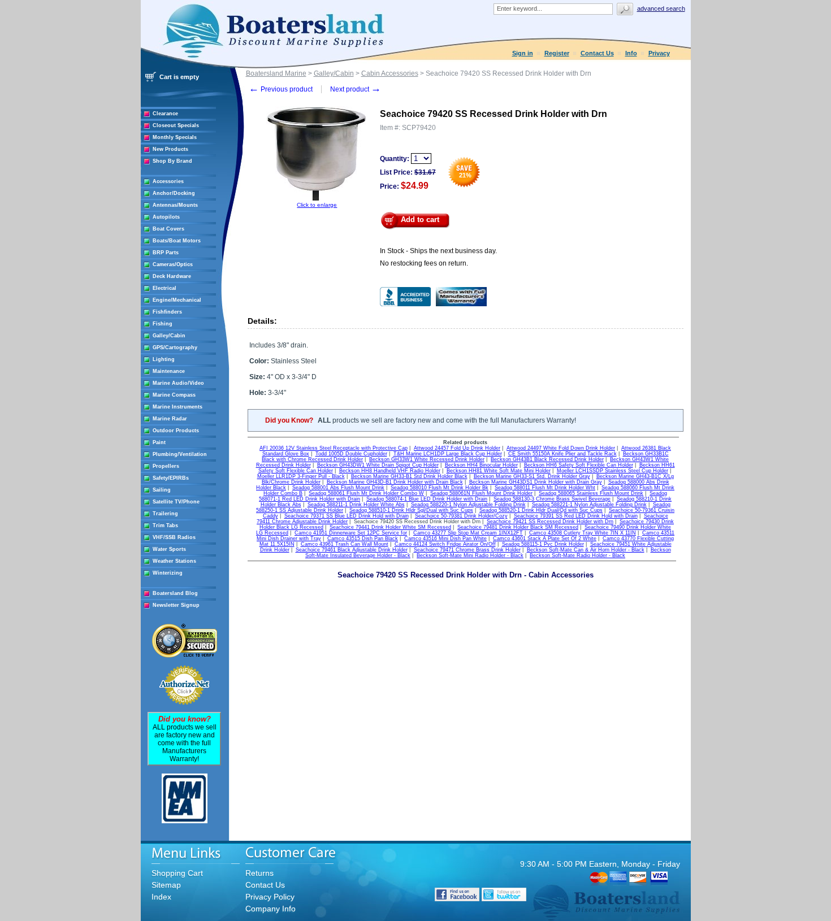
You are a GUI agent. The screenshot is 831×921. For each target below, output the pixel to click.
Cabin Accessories (389, 73)
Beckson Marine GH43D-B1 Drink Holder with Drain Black (395, 482)
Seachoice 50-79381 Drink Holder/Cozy (461, 516)
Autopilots (166, 217)
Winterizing (168, 573)
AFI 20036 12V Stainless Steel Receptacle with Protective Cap (333, 448)
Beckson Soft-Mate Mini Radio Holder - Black (470, 555)
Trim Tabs (165, 525)
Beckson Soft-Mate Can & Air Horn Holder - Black (585, 550)
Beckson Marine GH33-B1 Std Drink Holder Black (409, 476)
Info (631, 53)
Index (161, 896)
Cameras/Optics (173, 264)
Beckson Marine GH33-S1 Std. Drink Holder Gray (532, 476)
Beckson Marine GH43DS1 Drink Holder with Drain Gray (535, 482)
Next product (355, 89)
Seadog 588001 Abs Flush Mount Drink (338, 487)
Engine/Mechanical (177, 300)
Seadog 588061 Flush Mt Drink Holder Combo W (366, 493)
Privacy (659, 53)
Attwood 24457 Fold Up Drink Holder (457, 448)
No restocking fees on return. (424, 263)
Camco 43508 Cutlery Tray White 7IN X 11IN (582, 533)
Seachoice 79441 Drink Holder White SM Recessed (390, 527)
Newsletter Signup (176, 605)
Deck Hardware (172, 276)
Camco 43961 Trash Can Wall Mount (344, 544)
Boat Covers (168, 229)
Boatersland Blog (175, 593)
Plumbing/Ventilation (180, 454)
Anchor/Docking (174, 193)
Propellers (166, 466)
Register (556, 53)
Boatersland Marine (276, 73)
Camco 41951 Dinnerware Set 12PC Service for (351, 533)
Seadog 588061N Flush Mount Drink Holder (481, 493)
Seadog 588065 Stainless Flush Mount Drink (591, 493)
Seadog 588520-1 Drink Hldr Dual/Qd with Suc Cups (541, 510)
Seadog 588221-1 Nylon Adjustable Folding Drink (589, 504)
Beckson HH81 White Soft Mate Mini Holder (499, 470)
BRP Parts (166, 252)
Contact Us (597, 53)
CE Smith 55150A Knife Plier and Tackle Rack (562, 454)
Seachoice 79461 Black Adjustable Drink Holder (352, 550)
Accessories (168, 181)
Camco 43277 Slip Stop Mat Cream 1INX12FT (468, 533)
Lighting (164, 359)
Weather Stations (174, 561)
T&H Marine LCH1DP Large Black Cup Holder (447, 454)
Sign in (522, 53)
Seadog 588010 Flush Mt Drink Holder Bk (439, 487)
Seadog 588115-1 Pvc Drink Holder (543, 544)
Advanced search (661, 8)
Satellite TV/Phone (176, 502)
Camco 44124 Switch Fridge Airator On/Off (445, 544)
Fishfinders (167, 312)
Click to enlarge (317, 205)
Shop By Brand (172, 161)
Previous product (281, 89)
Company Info (270, 908)
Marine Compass (174, 395)
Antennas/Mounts (175, 205)
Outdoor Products (176, 430)
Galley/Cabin (169, 335)
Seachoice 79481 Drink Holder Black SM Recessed (517, 527)
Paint (159, 442)
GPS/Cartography (175, 347)
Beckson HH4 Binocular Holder (481, 465)
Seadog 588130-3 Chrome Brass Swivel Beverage (552, 499)
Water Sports (169, 549)
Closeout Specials (176, 125)
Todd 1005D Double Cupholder (351, 454)
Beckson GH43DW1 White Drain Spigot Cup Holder (378, 465)
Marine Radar (170, 419)
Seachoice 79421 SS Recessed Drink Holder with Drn (550, 521)
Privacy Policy (270, 896)
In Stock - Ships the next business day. (438, 251)
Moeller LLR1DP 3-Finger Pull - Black (301, 476)
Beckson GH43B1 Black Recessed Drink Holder (547, 459)
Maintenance (169, 371)
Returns (259, 872)
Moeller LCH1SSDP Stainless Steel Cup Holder (612, 470)
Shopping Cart (177, 872)
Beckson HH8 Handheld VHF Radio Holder (389, 470)
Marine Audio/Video (178, 383)
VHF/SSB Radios (174, 537)
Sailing (162, 490)
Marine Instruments (177, 407)
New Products (170, 149)
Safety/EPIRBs (171, 478)
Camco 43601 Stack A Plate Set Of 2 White (544, 538)
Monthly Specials (175, 137)
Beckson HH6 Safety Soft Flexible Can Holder (578, 465)
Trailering (165, 513)
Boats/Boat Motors (177, 241)
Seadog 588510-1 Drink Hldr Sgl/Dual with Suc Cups (411, 510)
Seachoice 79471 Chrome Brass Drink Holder (467, 550)
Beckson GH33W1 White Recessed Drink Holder (426, 459)
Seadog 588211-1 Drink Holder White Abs (356, 504)
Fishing (162, 324)
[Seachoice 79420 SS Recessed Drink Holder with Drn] (317, 200)
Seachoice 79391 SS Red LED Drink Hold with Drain (576, 516)
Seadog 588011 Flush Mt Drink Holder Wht (545, 487)
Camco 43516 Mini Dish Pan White (445, 538)
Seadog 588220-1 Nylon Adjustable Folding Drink (468, 504)
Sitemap (166, 884)
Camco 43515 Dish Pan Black (362, 538)
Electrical (164, 288)
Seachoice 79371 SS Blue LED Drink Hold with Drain (346, 516)
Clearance (165, 113)
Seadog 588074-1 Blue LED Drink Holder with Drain (426, 499)
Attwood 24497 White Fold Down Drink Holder (561, 448)
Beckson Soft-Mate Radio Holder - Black (577, 555)
